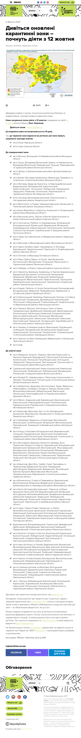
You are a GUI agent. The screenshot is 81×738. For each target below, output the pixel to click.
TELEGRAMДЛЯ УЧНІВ (59, 652)
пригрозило (40, 630)
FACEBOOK (16, 652)
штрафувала (36, 627)
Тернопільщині (48, 620)
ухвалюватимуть (39, 601)
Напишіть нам (65, 2)
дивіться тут (57, 594)
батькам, (10, 46)
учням (35, 46)
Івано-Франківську (24, 623)
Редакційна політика (14, 714)
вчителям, (18, 46)
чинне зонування (34, 127)
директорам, (27, 46)
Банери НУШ (12, 708)
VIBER (38, 652)
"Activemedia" (26, 729)
